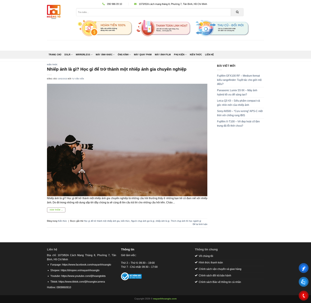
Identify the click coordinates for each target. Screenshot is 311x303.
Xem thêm (56, 210)
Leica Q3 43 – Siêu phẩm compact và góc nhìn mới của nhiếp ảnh (238, 102)
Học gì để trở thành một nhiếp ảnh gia (102, 221)
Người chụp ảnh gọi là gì (142, 221)
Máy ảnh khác (104, 54)
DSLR (67, 54)
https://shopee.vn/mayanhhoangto (80, 270)
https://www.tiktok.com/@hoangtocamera (81, 281)
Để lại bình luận (200, 224)
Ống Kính (123, 54)
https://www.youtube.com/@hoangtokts (83, 276)
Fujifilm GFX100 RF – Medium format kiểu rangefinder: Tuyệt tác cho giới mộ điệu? (239, 79)
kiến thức (125, 221)
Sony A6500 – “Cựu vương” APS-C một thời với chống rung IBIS (240, 113)
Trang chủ (55, 54)
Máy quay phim (143, 54)
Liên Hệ (209, 54)
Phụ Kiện (179, 54)
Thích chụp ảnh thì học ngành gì (186, 221)
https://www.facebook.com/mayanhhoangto (86, 264)
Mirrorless (83, 54)
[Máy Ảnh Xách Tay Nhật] (59, 12)
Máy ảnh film (163, 54)
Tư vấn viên (78, 79)
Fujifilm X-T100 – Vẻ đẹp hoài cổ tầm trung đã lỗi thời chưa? (238, 123)
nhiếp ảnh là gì (162, 221)
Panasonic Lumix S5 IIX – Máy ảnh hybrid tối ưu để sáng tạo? (237, 92)
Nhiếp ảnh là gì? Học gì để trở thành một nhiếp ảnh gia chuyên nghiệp (116, 69)
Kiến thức (196, 54)
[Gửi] (237, 12)
